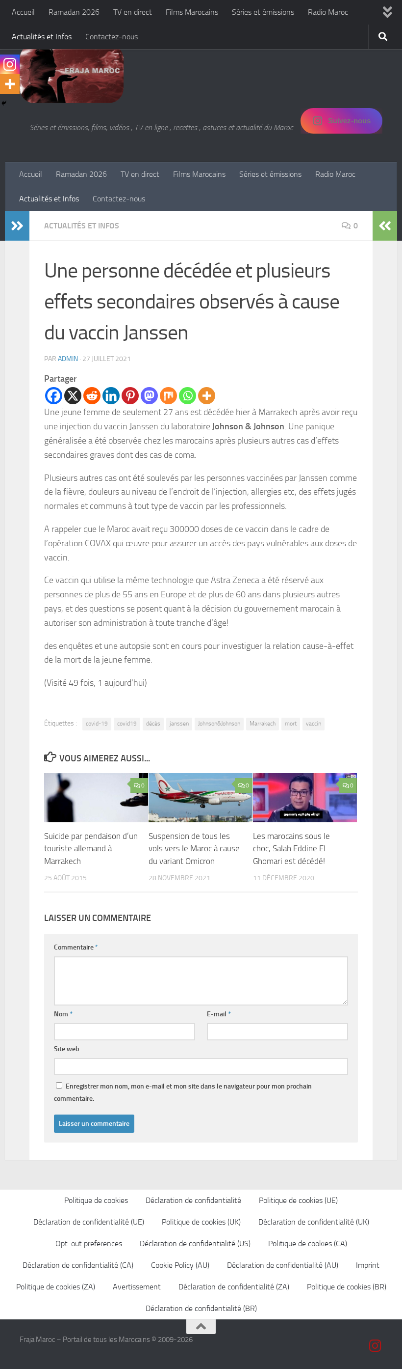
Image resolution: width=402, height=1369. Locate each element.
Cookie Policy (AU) (180, 1265)
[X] (72, 395)
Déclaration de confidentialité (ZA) (233, 1286)
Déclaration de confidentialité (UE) (88, 1222)
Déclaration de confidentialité (193, 1200)
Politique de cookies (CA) (307, 1243)
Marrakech (263, 723)
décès (153, 723)
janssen (179, 723)
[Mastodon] (149, 395)
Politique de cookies (96, 1200)
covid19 (127, 723)
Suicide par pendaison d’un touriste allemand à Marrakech (91, 848)
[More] (206, 395)
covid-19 (97, 723)
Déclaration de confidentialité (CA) (78, 1265)
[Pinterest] (130, 395)
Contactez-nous (111, 36)
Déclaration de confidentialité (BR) (201, 1308)
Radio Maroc (328, 12)
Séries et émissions (263, 12)
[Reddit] (91, 395)
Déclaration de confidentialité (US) (195, 1243)
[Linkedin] (111, 395)
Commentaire (76, 947)
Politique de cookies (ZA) (55, 1286)
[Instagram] (10, 64)
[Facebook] (53, 395)
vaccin (313, 723)
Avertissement (137, 1286)
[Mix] (168, 395)
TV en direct (132, 12)
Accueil (23, 12)
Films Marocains (192, 12)
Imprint (367, 1265)
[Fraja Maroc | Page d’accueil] (72, 73)
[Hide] (4, 103)
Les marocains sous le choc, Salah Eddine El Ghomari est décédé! (291, 848)
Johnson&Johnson (219, 723)
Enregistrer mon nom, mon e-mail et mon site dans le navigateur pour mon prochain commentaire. (183, 1092)
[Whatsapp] (187, 395)
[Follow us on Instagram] (375, 1346)
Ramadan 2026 (74, 12)
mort (291, 723)
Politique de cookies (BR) (346, 1286)
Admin (68, 359)
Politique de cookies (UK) (201, 1222)
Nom (63, 1014)
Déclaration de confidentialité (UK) (313, 1222)
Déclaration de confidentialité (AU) (282, 1265)
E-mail (219, 1014)
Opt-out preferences (88, 1243)
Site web (66, 1049)
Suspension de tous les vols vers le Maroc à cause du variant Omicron (194, 848)
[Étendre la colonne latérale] (17, 226)
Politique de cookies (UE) (298, 1200)
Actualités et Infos (42, 36)
